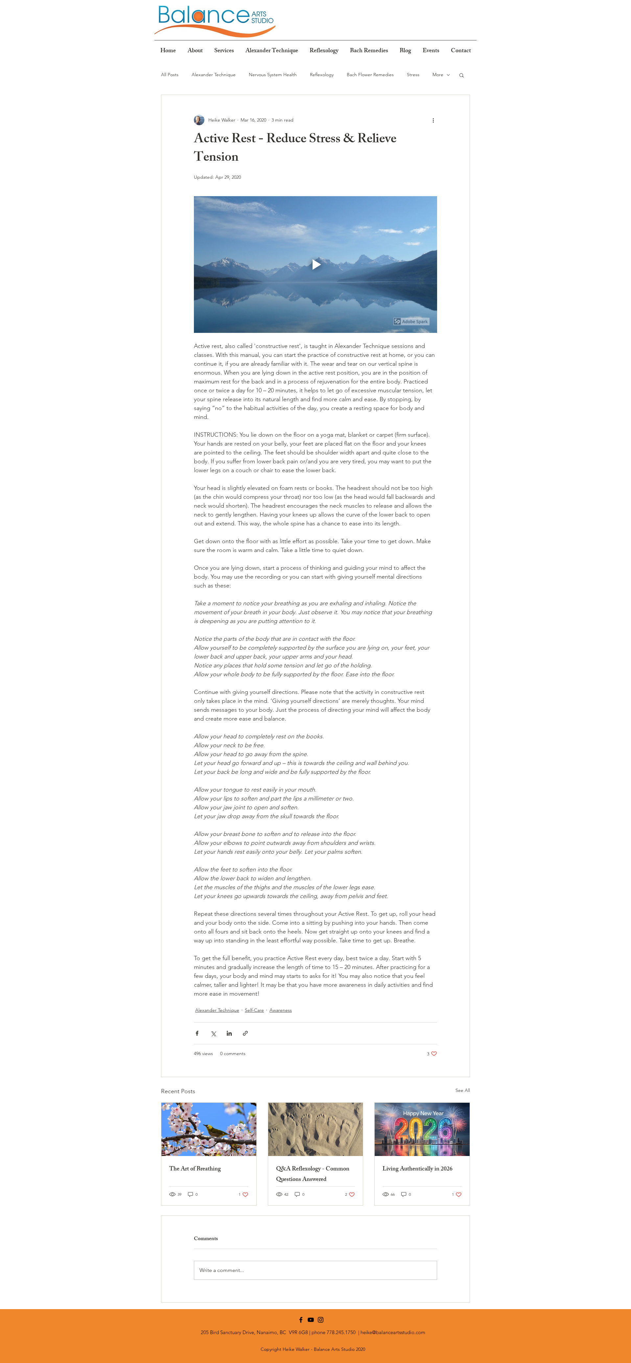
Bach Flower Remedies (370, 75)
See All (463, 1090)
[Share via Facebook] (197, 1033)
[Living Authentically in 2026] (422, 1129)
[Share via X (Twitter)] (213, 1033)
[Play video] (315, 264)
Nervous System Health (273, 75)
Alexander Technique (214, 75)
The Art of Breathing (195, 1169)
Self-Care (254, 1010)
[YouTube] (311, 1320)
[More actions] (433, 120)
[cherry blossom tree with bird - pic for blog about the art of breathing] (208, 1129)
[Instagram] (320, 1320)
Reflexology (322, 75)
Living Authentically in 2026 (418, 1169)
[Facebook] (301, 1320)
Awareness (280, 1010)
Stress (413, 75)
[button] (461, 75)
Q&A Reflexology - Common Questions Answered (312, 1174)
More (437, 75)
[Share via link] (245, 1033)
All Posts (169, 75)
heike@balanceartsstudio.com (393, 1332)
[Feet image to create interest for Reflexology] (315, 1129)
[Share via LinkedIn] (229, 1033)
